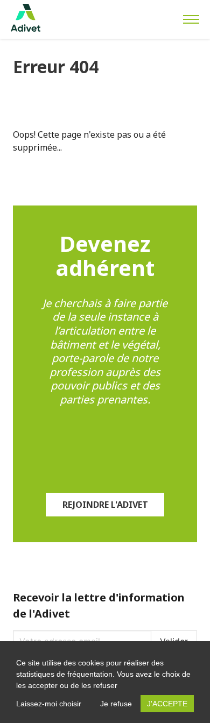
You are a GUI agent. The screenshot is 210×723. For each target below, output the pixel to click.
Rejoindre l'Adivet (105, 505)
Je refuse (116, 703)
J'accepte (167, 703)
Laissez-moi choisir (48, 703)
